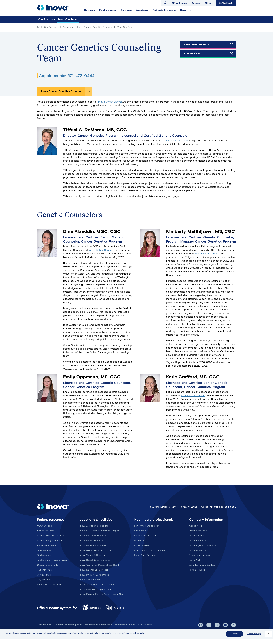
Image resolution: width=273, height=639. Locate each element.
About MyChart (45, 530)
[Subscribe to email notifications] (200, 625)
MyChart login (44, 525)
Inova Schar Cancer (110, 101)
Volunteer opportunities (202, 565)
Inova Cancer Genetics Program (94, 27)
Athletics (119, 607)
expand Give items (190, 10)
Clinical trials (44, 574)
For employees (197, 569)
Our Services (51, 27)
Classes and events (47, 565)
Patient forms (44, 569)
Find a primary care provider (52, 560)
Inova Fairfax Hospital (91, 540)
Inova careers (141, 545)
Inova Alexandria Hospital (94, 525)
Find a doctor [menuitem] (107, 10)
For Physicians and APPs (148, 525)
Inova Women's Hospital (93, 555)
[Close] (268, 634)
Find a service (44, 555)
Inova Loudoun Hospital (93, 545)
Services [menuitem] (126, 10)
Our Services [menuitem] (46, 19)
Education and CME (145, 535)
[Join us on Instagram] (217, 625)
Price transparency (199, 555)
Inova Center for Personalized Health (100, 565)
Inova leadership (198, 530)
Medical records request (50, 535)
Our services (192, 53)
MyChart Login (225, 3)
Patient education (47, 545)
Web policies (44, 624)
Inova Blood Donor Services (95, 560)
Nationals (95, 607)
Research (139, 540)
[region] (136, 634)
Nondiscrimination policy (68, 624)
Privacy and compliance (98, 624)
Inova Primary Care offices (94, 574)
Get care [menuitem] (89, 10)
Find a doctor (44, 550)
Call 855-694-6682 (225, 506)
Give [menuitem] (183, 10)
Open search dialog (165, 3)
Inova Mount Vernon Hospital (96, 550)
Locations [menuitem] (142, 10)
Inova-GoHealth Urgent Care (95, 589)
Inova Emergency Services (94, 569)
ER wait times (179, 3)
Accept (234, 634)
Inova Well (194, 560)
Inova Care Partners (145, 555)
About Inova (195, 525)
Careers (195, 3)
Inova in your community (202, 545)
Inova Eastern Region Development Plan (102, 594)
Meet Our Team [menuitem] (67, 19)
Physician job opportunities (149, 550)
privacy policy (139, 633)
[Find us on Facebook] (208, 625)
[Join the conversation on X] (233, 625)
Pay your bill (43, 579)
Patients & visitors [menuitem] (164, 10)
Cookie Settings (254, 634)
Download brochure (196, 44)
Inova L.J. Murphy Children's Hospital (100, 530)
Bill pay (209, 3)
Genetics (68, 27)
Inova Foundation (198, 540)
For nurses (140, 530)
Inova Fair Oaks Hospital (93, 535)
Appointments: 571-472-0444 (66, 75)
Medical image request (49, 540)
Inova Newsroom (198, 550)
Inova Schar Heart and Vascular (97, 584)
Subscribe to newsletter (50, 584)
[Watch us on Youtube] (225, 625)
